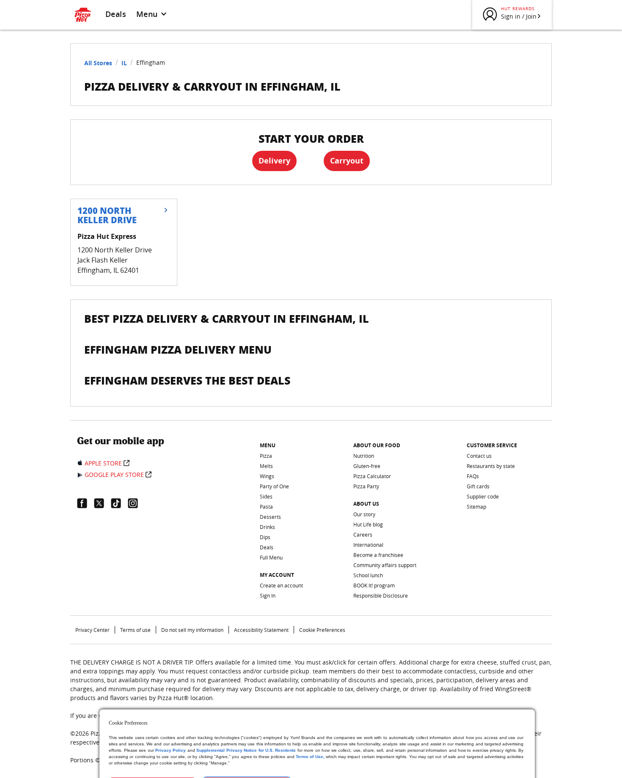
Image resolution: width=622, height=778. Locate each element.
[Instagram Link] (136, 503)
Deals (115, 14)
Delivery (274, 160)
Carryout (346, 160)
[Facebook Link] (85, 503)
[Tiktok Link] (119, 503)
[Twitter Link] (102, 503)
